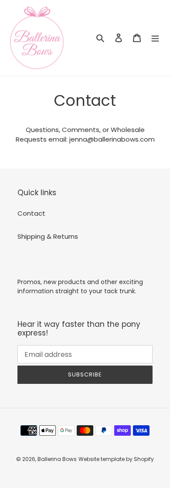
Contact (31, 213)
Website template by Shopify (116, 459)
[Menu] (155, 38)
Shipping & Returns (47, 236)
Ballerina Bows (57, 459)
